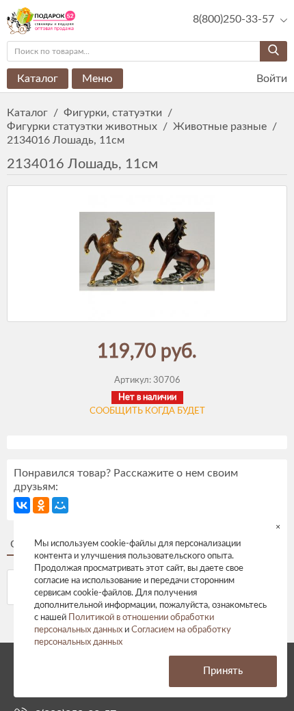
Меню (97, 78)
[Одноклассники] (41, 505)
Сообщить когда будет (147, 411)
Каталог (37, 78)
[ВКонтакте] (22, 505)
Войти (270, 78)
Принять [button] (223, 671)
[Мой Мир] (60, 505)
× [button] (278, 527)
